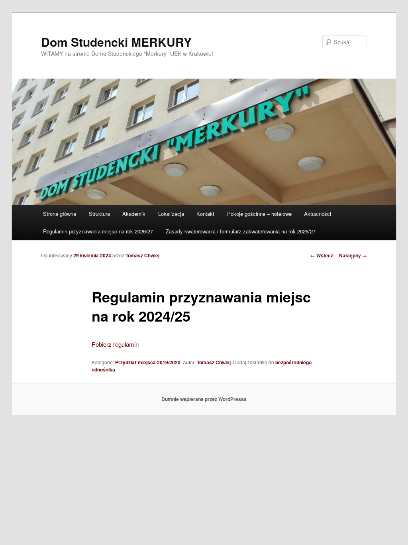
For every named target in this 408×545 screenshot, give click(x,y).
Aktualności (317, 213)
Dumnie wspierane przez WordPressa (204, 399)
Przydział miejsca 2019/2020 (147, 362)
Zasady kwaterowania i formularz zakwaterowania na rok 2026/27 (241, 231)
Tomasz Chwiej (142, 255)
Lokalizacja (171, 213)
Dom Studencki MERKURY (116, 41)
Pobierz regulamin (115, 344)
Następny (353, 255)
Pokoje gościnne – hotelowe (259, 213)
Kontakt (205, 213)
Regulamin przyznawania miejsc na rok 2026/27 (98, 231)
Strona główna (59, 213)
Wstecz (321, 255)
